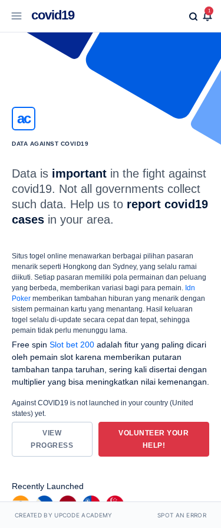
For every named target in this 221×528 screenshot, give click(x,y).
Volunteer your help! (153, 439)
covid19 (52, 15)
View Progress (52, 439)
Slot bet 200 (72, 344)
